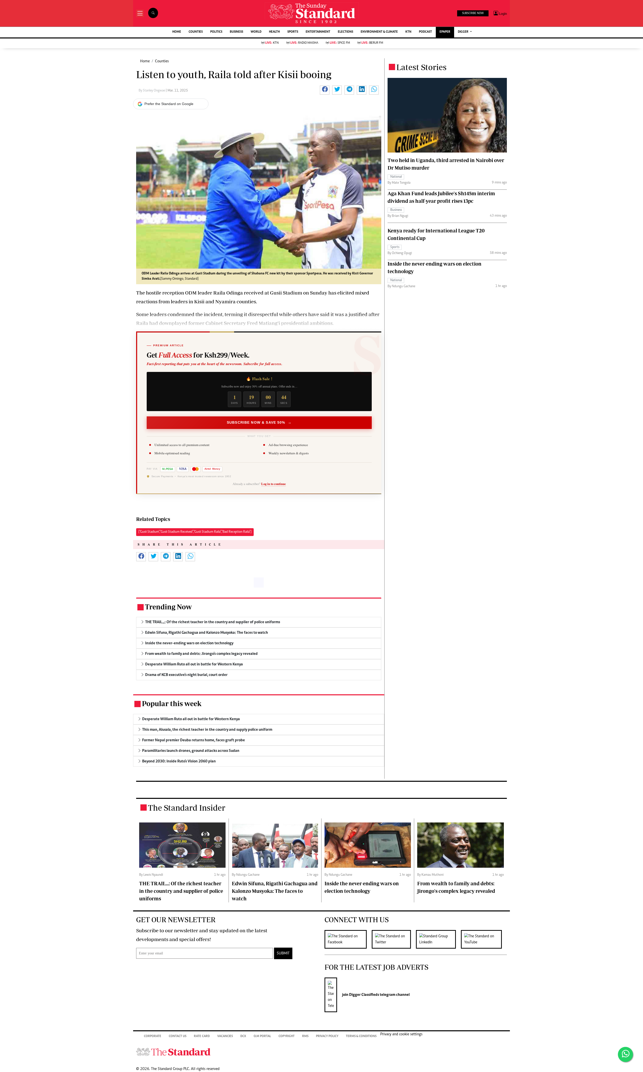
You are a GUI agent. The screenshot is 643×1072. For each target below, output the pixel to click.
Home (145, 61)
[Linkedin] (438, 939)
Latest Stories (421, 67)
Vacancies (225, 1036)
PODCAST (425, 32)
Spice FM (340, 43)
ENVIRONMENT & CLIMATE (379, 32)
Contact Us (177, 1036)
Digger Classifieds (363, 995)
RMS (305, 1036)
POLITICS (216, 32)
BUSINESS (236, 32)
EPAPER (445, 32)
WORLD (256, 32)
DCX (243, 1036)
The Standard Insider (186, 807)
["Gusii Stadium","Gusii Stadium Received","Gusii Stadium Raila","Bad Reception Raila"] (194, 532)
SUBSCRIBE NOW (473, 13)
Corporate (152, 1036)
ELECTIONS (345, 32)
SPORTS (292, 32)
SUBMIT (283, 953)
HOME (176, 32)
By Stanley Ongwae (152, 90)
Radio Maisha (304, 43)
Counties (162, 61)
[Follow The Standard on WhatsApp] (625, 1054)
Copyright (287, 1036)
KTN (408, 32)
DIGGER (463, 32)
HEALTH (274, 32)
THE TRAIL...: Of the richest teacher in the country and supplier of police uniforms (181, 891)
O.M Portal (262, 1036)
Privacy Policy (327, 1036)
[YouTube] (484, 939)
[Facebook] (348, 939)
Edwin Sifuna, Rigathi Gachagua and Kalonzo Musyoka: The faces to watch (274, 891)
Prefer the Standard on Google (168, 104)
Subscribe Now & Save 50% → (259, 422)
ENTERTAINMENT (318, 32)
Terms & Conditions (361, 1036)
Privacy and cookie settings (401, 1034)
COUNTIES (196, 32)
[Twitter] (394, 939)
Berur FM (372, 43)
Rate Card (202, 1036)
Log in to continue (273, 483)
